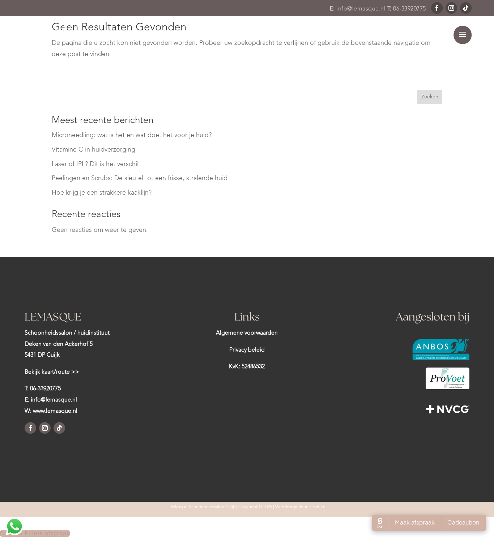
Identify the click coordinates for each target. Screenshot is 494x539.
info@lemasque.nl (361, 9)
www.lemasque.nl (55, 411)
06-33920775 (409, 9)
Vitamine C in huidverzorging (93, 150)
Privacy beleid (247, 350)
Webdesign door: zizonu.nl (301, 507)
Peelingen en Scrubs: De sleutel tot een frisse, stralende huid (139, 178)
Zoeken (429, 96)
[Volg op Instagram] (451, 8)
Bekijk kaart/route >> (52, 372)
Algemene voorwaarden (247, 333)
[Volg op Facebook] (437, 8)
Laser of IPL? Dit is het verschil (95, 164)
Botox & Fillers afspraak (35, 533)
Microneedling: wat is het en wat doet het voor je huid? (132, 135)
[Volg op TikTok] (466, 8)
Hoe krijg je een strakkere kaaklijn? (102, 193)
